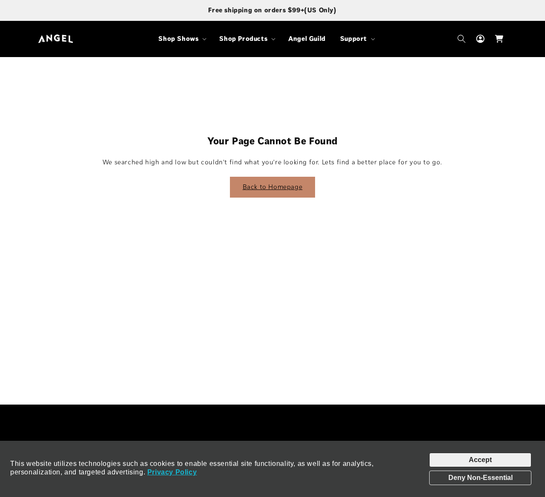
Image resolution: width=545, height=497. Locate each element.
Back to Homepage (273, 187)
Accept (480, 459)
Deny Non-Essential (480, 477)
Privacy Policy (172, 472)
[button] (181, 39)
